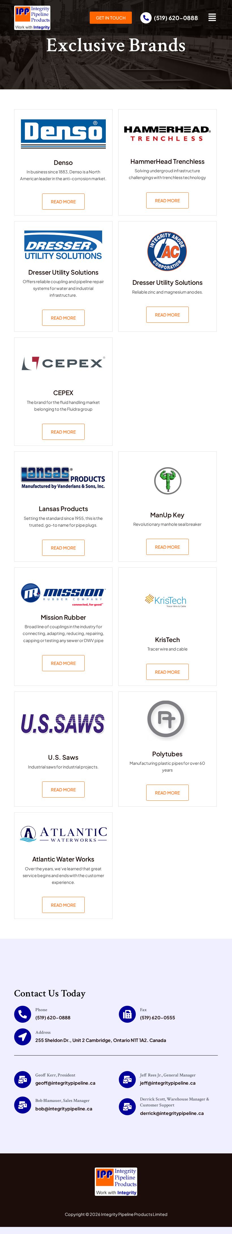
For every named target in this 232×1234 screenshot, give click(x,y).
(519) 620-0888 (176, 17)
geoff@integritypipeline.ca (65, 1083)
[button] (212, 17)
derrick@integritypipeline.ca (172, 1113)
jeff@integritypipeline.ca (168, 1083)
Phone (41, 1010)
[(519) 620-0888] (146, 17)
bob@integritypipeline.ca (63, 1109)
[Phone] (22, 1014)
